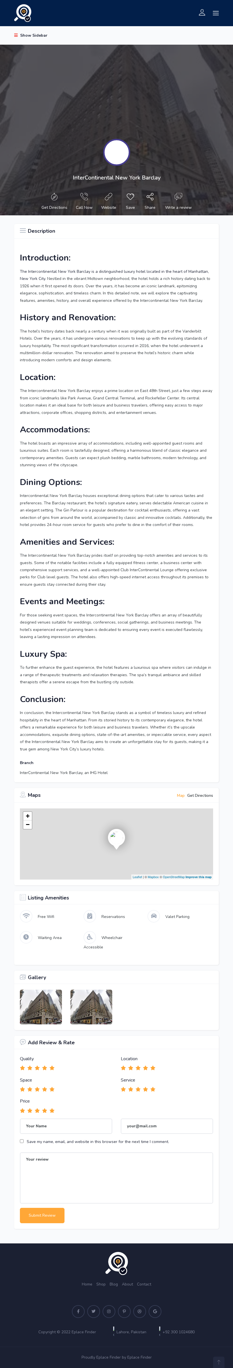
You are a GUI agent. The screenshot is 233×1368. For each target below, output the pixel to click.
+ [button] (28, 816)
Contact (144, 1284)
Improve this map (199, 877)
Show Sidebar (33, 35)
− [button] (28, 824)
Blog (114, 1284)
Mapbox (153, 876)
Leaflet (137, 876)
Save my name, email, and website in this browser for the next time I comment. (98, 1141)
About (127, 1284)
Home (87, 1284)
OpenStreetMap (174, 876)
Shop (101, 1284)
